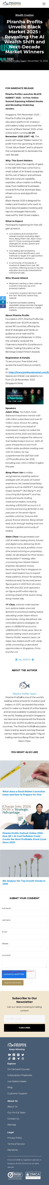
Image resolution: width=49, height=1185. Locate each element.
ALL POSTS (24, 659)
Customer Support (17, 1093)
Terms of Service (16, 1144)
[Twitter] (3, 298)
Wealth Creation (24, 15)
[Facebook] (3, 306)
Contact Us (13, 1118)
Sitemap (11, 1124)
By (13, 61)
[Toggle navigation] (44, 4)
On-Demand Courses (18, 1069)
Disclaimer (12, 1150)
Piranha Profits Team (24, 693)
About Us (12, 1106)
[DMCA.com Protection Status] (33, 1175)
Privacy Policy (14, 1138)
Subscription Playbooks (19, 1075)
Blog (9, 1087)
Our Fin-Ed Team (16, 1112)
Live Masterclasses (16, 1081)
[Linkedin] (3, 302)
